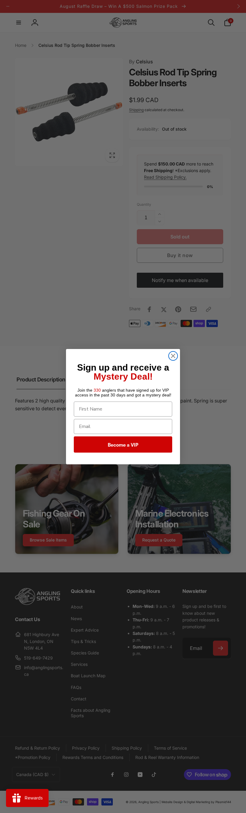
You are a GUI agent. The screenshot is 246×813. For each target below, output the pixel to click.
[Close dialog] (173, 355)
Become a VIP (123, 444)
